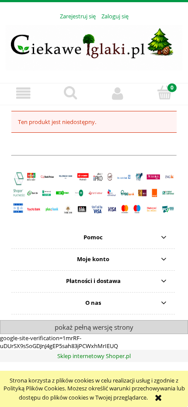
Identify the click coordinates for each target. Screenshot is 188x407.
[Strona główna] (94, 46)
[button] (23, 93)
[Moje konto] (117, 93)
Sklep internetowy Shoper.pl (94, 356)
